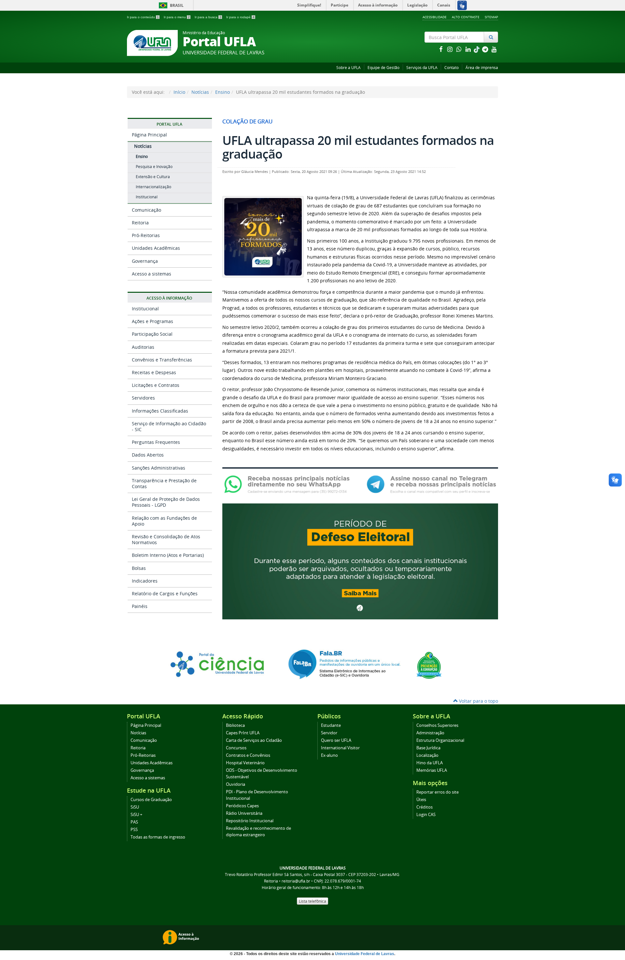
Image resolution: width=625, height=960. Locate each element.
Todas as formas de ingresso (158, 837)
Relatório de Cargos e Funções (165, 593)
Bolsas (139, 568)
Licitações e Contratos (155, 385)
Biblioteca (235, 725)
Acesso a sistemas (151, 274)
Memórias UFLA (431, 770)
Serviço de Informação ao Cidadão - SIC (169, 426)
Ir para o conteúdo (143, 17)
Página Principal (149, 135)
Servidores (143, 398)
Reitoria (140, 222)
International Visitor (340, 748)
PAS (134, 822)
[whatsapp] (459, 49)
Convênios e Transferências (162, 360)
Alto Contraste (465, 17)
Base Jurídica (428, 748)
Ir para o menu (177, 17)
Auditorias (143, 347)
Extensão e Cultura (153, 176)
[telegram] (485, 49)
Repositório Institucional (249, 821)
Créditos (424, 807)
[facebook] (441, 49)
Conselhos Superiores (437, 725)
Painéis (139, 606)
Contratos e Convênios (248, 755)
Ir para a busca (208, 17)
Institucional (147, 197)
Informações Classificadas (160, 411)
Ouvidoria (235, 784)
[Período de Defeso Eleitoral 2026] (360, 561)
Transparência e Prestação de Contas (164, 483)
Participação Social (152, 334)
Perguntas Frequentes (156, 442)
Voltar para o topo (478, 701)
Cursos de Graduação (151, 799)
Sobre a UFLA (348, 67)
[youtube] (494, 49)
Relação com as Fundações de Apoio (164, 521)
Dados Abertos (148, 455)
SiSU (135, 807)
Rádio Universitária (244, 813)
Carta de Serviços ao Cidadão (254, 740)
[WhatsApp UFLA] (288, 484)
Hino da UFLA (429, 763)
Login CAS (426, 814)
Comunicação (146, 210)
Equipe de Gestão (383, 67)
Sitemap (491, 17)
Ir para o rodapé (240, 17)
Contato (451, 67)
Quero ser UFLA (336, 740)
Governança (145, 261)
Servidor (329, 733)
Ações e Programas (152, 321)
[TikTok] (477, 49)
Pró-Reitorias (146, 235)
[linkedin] (468, 49)
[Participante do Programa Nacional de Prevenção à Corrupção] (429, 665)
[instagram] (450, 49)
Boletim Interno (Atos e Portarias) (168, 555)
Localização (427, 755)
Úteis (421, 799)
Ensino (222, 92)
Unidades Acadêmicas (156, 248)
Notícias (200, 92)
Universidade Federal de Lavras (364, 954)
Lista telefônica (312, 901)
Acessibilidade (435, 17)
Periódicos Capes (242, 806)
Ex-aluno (329, 755)
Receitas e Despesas (154, 372)
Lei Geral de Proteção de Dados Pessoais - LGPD (166, 502)
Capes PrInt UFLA (242, 733)
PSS (134, 829)
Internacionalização (153, 187)
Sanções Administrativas (158, 468)
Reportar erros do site (437, 792)
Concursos (236, 748)
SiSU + (136, 814)
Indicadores (145, 581)
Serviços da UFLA (422, 67)
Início (179, 92)
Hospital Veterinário (245, 763)
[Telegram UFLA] (431, 484)
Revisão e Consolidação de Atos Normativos (166, 539)
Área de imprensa (481, 67)
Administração (430, 733)
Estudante (331, 725)
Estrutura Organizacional (440, 740)
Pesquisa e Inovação (154, 166)
